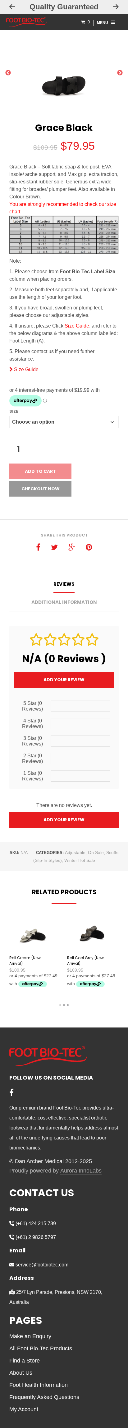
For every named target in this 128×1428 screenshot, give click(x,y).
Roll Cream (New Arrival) (25, 960)
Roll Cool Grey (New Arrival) (85, 960)
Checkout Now (40, 489)
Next (119, 74)
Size (13, 411)
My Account (23, 1409)
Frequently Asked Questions (44, 1397)
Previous (8, 74)
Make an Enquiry (30, 1336)
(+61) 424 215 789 (35, 1223)
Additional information (64, 602)
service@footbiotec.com (41, 1264)
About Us (20, 1373)
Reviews (64, 584)
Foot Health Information (38, 1385)
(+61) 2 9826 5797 (35, 1237)
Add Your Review (64, 680)
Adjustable (75, 852)
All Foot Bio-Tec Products (40, 1348)
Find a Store (24, 1361)
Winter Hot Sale (79, 860)
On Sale (96, 852)
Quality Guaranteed (64, 6)
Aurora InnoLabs (81, 1171)
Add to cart (40, 471)
